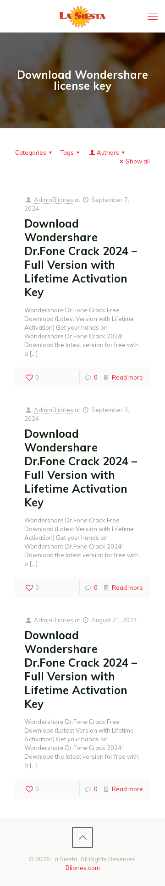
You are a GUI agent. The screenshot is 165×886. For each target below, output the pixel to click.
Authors (108, 152)
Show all (138, 161)
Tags (67, 152)
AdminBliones (53, 199)
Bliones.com (83, 867)
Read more (127, 377)
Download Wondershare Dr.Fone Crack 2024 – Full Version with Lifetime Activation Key (80, 258)
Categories (30, 152)
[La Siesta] (82, 16)
